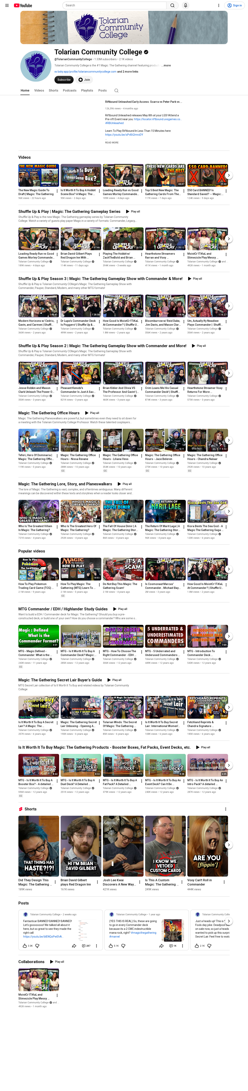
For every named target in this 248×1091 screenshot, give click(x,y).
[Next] (229, 175)
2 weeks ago (69, 914)
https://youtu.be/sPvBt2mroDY (124, 134)
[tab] (25, 90)
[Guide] (7, 5)
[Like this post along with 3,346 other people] (25, 946)
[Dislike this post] (37, 946)
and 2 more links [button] (127, 71)
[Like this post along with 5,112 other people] (111, 946)
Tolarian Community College (33, 261)
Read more (112, 142)
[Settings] (218, 5)
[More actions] (57, 191)
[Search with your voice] (185, 5)
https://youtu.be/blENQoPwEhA (42, 936)
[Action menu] (96, 946)
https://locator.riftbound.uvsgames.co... (158, 119)
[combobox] (115, 5)
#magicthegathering (143, 932)
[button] (112, 142)
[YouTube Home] (23, 5)
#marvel (114, 936)
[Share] (74, 946)
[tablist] (124, 90)
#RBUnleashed (114, 123)
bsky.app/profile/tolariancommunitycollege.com (86, 71)
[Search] (172, 5)
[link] (60, 931)
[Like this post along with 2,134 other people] (197, 946)
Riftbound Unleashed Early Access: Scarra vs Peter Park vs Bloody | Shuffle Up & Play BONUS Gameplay (144, 101)
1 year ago (154, 914)
